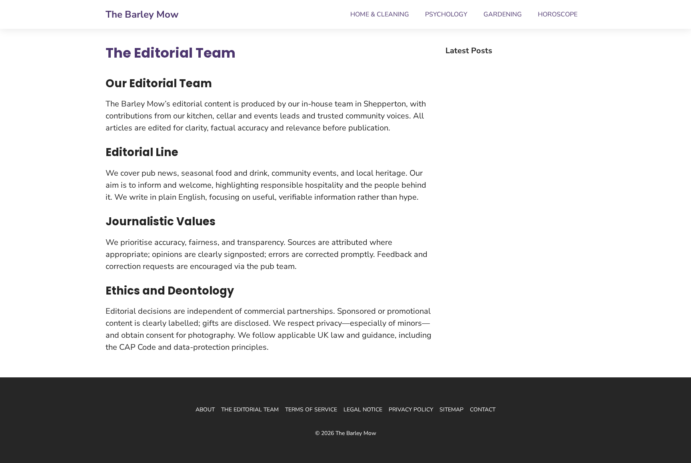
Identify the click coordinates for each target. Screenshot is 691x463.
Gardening (502, 14)
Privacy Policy (411, 409)
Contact (482, 409)
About (205, 409)
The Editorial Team (250, 409)
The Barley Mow (142, 14)
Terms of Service (311, 409)
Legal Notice (363, 409)
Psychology (446, 14)
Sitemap (451, 409)
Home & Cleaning (379, 14)
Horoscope (557, 14)
